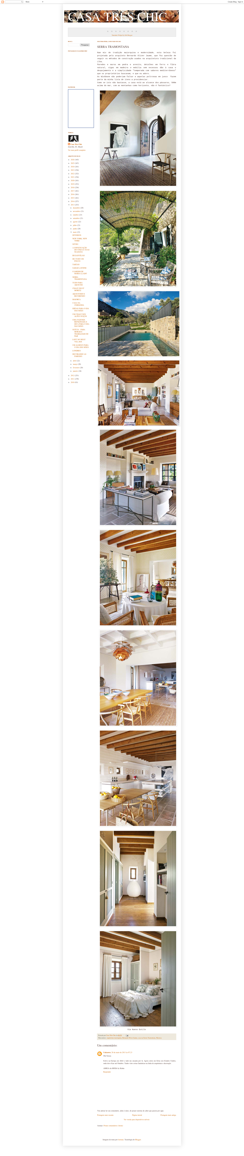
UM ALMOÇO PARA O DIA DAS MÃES (80, 346)
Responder (107, 1072)
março (75, 364)
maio (75, 232)
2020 (73, 180)
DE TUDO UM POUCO (78, 260)
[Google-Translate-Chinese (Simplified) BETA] (108, 32)
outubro (76, 215)
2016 (73, 194)
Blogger (138, 1139)
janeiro (75, 371)
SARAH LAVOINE (79, 268)
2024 (73, 166)
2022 (73, 173)
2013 (73, 204)
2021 (73, 177)
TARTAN (75, 264)
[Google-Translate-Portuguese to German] (116, 32)
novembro (77, 211)
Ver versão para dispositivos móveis (136, 1119)
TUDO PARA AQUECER (77, 283)
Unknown (107, 1052)
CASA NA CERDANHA (78, 304)
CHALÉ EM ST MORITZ (78, 289)
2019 (73, 184)
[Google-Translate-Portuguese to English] (128, 32)
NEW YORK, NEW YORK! (79, 239)
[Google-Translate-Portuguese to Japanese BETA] (124, 32)
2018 (73, 187)
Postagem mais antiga (168, 1115)
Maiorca (159, 1038)
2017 (73, 191)
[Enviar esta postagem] (127, 1035)
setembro (76, 218)
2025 (73, 163)
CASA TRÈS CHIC (117, 16)
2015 (73, 198)
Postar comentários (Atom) (113, 1125)
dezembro (76, 208)
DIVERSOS (76, 235)
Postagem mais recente (105, 1115)
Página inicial (137, 1115)
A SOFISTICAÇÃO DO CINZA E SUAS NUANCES (80, 249)
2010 (73, 382)
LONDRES (76, 350)
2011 (73, 379)
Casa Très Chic (76, 144)
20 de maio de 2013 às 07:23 (121, 1052)
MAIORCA (76, 299)
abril (75, 360)
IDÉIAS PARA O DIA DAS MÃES (80, 309)
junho (75, 228)
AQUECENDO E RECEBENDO (78, 295)
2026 (73, 159)
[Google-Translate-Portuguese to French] (112, 32)
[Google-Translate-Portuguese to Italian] (120, 32)
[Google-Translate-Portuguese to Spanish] (136, 32)
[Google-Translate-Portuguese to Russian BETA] (132, 32)
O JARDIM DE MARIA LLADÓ (79, 272)
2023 (73, 170)
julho (75, 225)
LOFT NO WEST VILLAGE (79, 340)
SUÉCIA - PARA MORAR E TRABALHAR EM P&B (80, 332)
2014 (73, 201)
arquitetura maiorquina (114, 1038)
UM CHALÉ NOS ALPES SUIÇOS (79, 315)
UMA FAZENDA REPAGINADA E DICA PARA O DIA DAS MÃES (80, 323)
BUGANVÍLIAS (78, 255)
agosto (75, 221)
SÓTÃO (75, 244)
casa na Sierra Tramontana (146, 1038)
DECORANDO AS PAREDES (79, 355)
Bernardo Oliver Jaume (129, 1038)
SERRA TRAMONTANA (79, 278)
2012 (73, 375)
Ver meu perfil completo (77, 150)
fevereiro (76, 367)
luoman (121, 1139)
